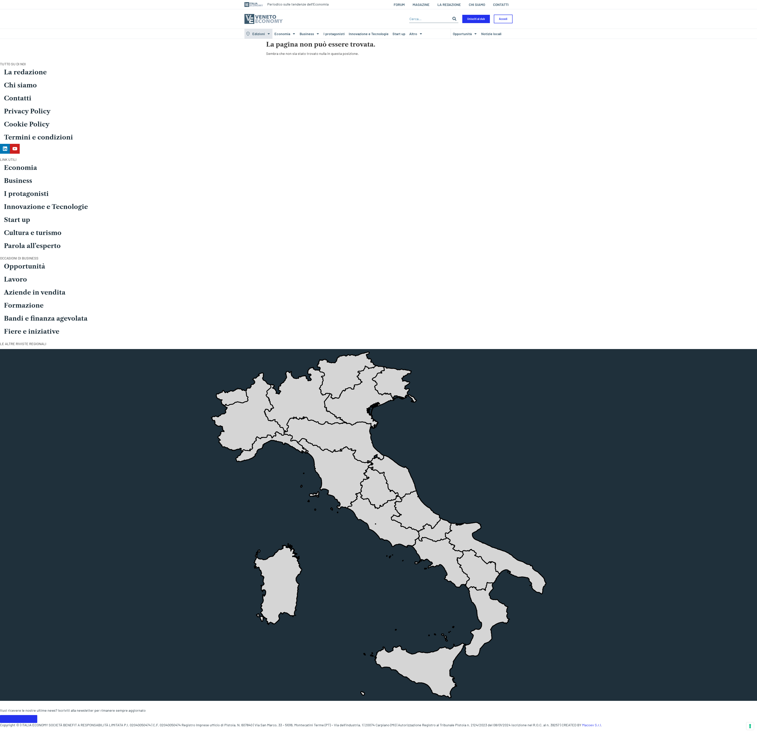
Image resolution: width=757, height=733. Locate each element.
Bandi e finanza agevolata (46, 318)
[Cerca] (454, 19)
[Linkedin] (5, 149)
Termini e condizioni (38, 137)
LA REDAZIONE (449, 4)
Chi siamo (20, 85)
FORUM (399, 4)
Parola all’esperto (32, 246)
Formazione (24, 305)
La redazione (25, 72)
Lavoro (15, 279)
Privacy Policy (27, 111)
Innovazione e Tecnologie (369, 34)
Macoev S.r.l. (592, 725)
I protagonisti (334, 34)
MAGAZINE (421, 4)
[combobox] (429, 19)
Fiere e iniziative (31, 331)
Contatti (17, 98)
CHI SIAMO (477, 4)
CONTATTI (501, 4)
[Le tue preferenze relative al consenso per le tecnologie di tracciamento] (750, 726)
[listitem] (487, 619)
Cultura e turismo (33, 233)
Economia (282, 34)
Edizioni (258, 34)
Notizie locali (491, 34)
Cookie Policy (26, 124)
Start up (398, 34)
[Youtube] (15, 149)
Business (307, 34)
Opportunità (462, 34)
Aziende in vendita (34, 292)
